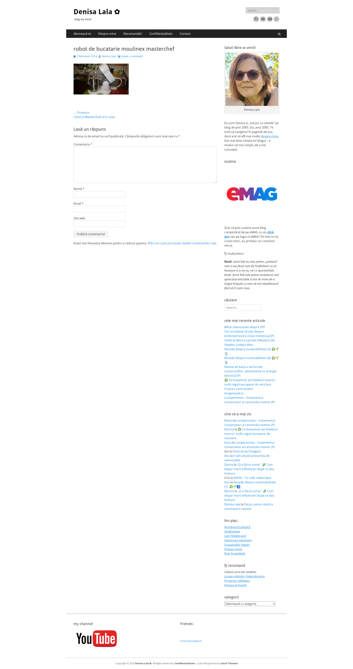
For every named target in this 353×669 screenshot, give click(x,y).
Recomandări (133, 34)
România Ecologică (237, 527)
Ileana (228, 420)
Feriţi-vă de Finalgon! (247, 451)
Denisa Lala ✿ (97, 12)
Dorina (229, 429)
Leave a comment (132, 56)
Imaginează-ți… (234, 393)
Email (78, 203)
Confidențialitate (160, 34)
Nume (79, 189)
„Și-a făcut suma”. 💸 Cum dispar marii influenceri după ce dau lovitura (249, 469)
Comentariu (83, 144)
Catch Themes (229, 663)
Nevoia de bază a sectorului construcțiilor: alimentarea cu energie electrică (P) (250, 371)
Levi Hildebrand (235, 536)
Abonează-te (82, 34)
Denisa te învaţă (235, 585)
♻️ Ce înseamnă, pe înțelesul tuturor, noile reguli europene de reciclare (250, 433)
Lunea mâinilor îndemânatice (244, 576)
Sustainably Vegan (237, 545)
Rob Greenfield (234, 554)
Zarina (228, 465)
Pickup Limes (233, 549)
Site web (79, 218)
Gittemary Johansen (238, 540)
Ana (227, 456)
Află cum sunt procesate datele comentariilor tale (182, 243)
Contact (185, 34)
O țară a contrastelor (238, 389)
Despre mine (107, 34)
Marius (229, 491)
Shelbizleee (232, 531)
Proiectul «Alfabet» (237, 581)
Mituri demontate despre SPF (244, 327)
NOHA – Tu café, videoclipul (252, 478)
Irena (227, 442)
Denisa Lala (109, 56)
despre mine (269, 136)
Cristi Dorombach (191, 641)
